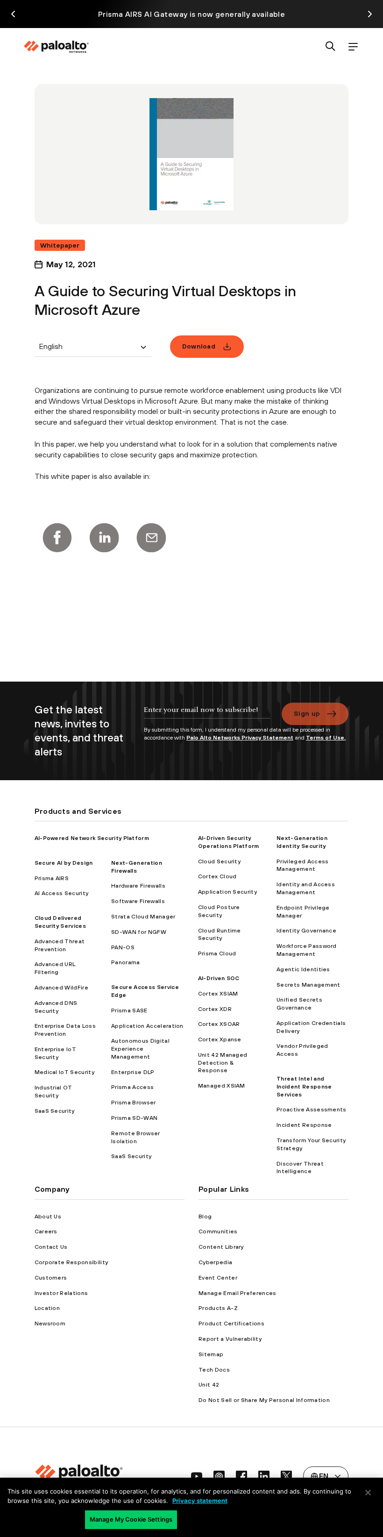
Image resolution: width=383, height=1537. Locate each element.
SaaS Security (55, 1111)
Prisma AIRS (52, 878)
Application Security (227, 892)
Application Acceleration (147, 1026)
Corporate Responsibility (71, 1262)
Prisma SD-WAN (134, 1118)
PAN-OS (123, 947)
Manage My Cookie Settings (131, 1519)
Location (47, 1308)
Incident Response (304, 1125)
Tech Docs (214, 1369)
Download (199, 346)
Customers (51, 1277)
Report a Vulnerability (230, 1339)
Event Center (218, 1277)
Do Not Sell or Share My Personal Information (264, 1400)
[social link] (196, 1476)
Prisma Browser (133, 1102)
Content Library (221, 1247)
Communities (218, 1231)
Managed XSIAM (221, 1085)
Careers (46, 1231)
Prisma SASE (129, 1010)
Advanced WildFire (61, 987)
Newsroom (50, 1323)
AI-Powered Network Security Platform (92, 838)
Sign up (307, 713)
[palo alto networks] (56, 47)
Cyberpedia (215, 1262)
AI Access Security (62, 893)
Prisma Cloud (217, 953)
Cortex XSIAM (218, 993)
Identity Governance (306, 930)
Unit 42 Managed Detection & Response (223, 1063)
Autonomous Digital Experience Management (140, 1049)
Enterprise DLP (132, 1072)
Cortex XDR (215, 1009)
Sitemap (211, 1354)
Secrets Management (308, 985)
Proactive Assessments (312, 1109)
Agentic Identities (303, 969)
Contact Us (51, 1247)
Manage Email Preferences (238, 1293)
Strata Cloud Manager (143, 916)
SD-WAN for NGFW (138, 932)
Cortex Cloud (217, 876)
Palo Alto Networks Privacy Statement (239, 737)
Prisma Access (132, 1087)
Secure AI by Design (64, 863)
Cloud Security (219, 861)
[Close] (368, 1492)
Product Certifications (231, 1323)
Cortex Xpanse (219, 1039)
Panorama (125, 962)
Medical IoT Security (64, 1072)
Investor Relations (61, 1293)
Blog (205, 1216)
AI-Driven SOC (219, 978)
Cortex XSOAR (219, 1024)
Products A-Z (218, 1308)
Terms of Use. (326, 737)
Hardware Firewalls (138, 885)
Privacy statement (199, 1500)
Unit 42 (209, 1384)
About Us (48, 1216)
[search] (330, 46)
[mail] (151, 538)
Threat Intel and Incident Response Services (304, 1086)
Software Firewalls (138, 901)
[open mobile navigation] (353, 46)
